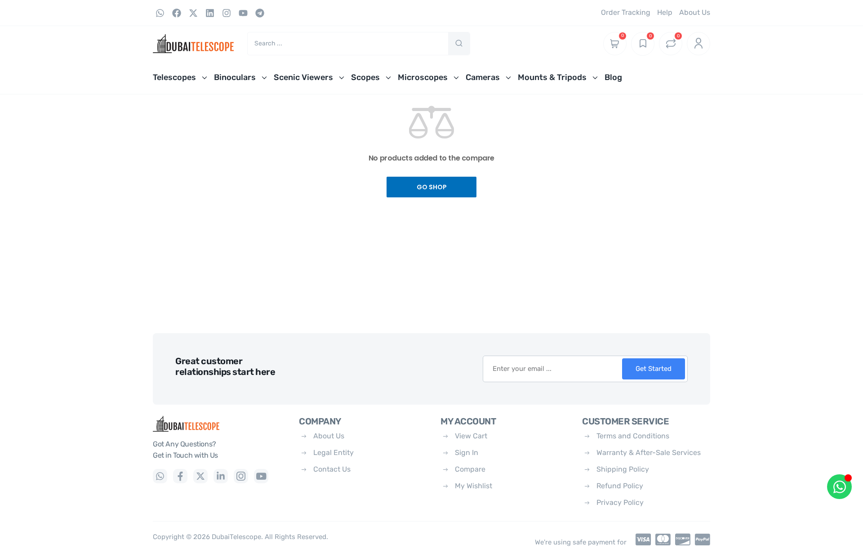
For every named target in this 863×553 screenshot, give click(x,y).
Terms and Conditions (632, 436)
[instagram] (241, 476)
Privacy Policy (620, 502)
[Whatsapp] (160, 13)
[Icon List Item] (641, 539)
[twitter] (200, 476)
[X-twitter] (193, 13)
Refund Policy (619, 486)
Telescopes (174, 77)
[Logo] (219, 424)
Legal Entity (333, 452)
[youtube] (261, 476)
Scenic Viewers (303, 77)
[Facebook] (176, 13)
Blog (613, 77)
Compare (470, 469)
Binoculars (235, 77)
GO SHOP (432, 187)
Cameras (483, 77)
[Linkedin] (210, 13)
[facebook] (180, 476)
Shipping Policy (622, 469)
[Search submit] (459, 43)
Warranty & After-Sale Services (648, 452)
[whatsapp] (160, 476)
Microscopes (423, 77)
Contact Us (332, 469)
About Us (328, 436)
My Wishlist (473, 486)
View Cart (471, 436)
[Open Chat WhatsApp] (839, 486)
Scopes (365, 77)
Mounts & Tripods (552, 77)
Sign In (466, 452)
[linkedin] (221, 476)
